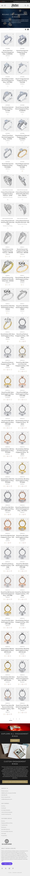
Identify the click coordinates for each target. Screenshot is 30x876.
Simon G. (8, 247)
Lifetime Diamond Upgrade (6, 812)
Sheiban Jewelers (4, 790)
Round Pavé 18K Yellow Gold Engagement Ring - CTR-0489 (7, 394)
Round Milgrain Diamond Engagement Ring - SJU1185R (22, 165)
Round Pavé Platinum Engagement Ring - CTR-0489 (7, 364)
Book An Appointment (5, 797)
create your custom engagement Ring (15, 781)
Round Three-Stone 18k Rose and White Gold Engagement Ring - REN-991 (8, 708)
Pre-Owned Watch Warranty (7, 831)
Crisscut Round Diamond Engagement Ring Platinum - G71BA (7, 193)
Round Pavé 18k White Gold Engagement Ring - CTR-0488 (22, 565)
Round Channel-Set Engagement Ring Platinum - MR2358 (7, 250)
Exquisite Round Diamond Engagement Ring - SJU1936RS (22, 137)
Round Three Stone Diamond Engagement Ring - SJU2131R (8, 137)
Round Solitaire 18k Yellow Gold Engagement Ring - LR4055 (22, 279)
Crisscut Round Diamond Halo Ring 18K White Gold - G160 (7, 222)
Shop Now (15, 740)
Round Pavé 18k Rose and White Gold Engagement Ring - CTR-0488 (7, 593)
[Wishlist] (5, 5)
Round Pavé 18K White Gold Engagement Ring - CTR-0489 (7, 422)
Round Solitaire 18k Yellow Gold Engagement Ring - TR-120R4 (22, 480)
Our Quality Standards (5, 810)
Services (3, 821)
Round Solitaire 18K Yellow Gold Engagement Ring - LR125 (8, 335)
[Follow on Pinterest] (13, 868)
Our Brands (3, 808)
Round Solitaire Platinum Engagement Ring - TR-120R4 (22, 422)
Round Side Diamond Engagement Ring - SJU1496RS (7, 165)
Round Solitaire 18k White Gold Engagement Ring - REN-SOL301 (22, 650)
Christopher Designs (7, 218)
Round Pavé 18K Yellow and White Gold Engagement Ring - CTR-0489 (22, 365)
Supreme (8, 48)
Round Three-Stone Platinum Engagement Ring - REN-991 (22, 678)
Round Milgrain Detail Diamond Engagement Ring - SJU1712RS (8, 80)
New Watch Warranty (5, 829)
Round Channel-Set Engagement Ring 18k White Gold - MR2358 (22, 250)
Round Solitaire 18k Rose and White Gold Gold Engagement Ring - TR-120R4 (22, 451)
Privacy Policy (4, 835)
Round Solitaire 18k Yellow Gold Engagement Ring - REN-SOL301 (8, 678)
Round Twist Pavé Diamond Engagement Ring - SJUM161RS (8, 52)
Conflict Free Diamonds (6, 814)
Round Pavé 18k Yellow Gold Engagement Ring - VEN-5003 (22, 537)
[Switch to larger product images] (25, 29)
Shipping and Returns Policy (6, 823)
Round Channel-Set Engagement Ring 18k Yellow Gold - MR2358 (8, 279)
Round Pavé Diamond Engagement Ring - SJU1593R (22, 52)
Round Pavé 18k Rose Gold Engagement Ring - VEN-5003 (8, 537)
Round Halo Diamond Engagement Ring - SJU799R (7, 108)
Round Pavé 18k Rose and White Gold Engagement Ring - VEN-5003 (22, 509)
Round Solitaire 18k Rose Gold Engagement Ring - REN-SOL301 (7, 650)
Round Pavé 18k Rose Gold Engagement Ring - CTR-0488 (22, 593)
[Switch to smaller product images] (28, 29)
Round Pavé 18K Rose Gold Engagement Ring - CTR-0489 (22, 394)
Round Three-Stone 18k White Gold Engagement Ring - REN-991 (22, 707)
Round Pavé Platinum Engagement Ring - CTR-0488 (7, 565)
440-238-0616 (4, 795)
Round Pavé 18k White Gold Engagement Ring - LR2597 (22, 307)
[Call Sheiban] (28, 1)
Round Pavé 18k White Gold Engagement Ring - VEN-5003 (7, 509)
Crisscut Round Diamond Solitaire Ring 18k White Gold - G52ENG (22, 193)
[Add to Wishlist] (13, 34)
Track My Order (4, 825)
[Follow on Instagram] (9, 868)
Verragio (7, 360)
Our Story (3, 805)
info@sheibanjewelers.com (6, 799)
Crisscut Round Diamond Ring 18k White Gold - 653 (22, 221)
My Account (3, 827)
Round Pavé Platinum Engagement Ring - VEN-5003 (22, 335)
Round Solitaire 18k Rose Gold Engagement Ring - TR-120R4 (7, 450)
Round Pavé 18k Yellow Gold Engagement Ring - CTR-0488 (7, 622)
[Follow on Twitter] (5, 868)
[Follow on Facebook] (2, 868)
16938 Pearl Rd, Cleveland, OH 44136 (8, 793)
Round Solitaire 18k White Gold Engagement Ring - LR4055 (8, 307)
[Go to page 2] (19, 719)
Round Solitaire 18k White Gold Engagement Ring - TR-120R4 (8, 480)
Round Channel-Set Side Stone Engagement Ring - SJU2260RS (22, 108)
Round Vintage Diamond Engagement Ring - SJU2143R (22, 80)
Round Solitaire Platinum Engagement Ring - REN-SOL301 (22, 622)
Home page (3, 833)
